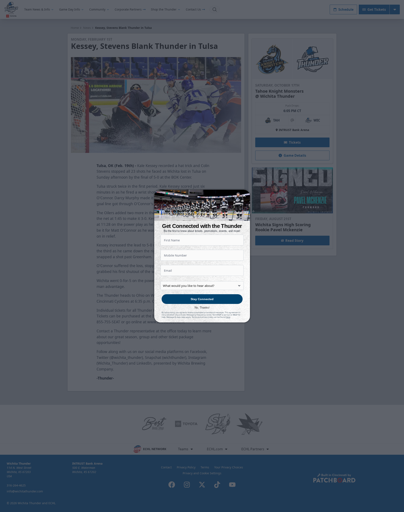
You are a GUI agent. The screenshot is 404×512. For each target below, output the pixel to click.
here (228, 317)
